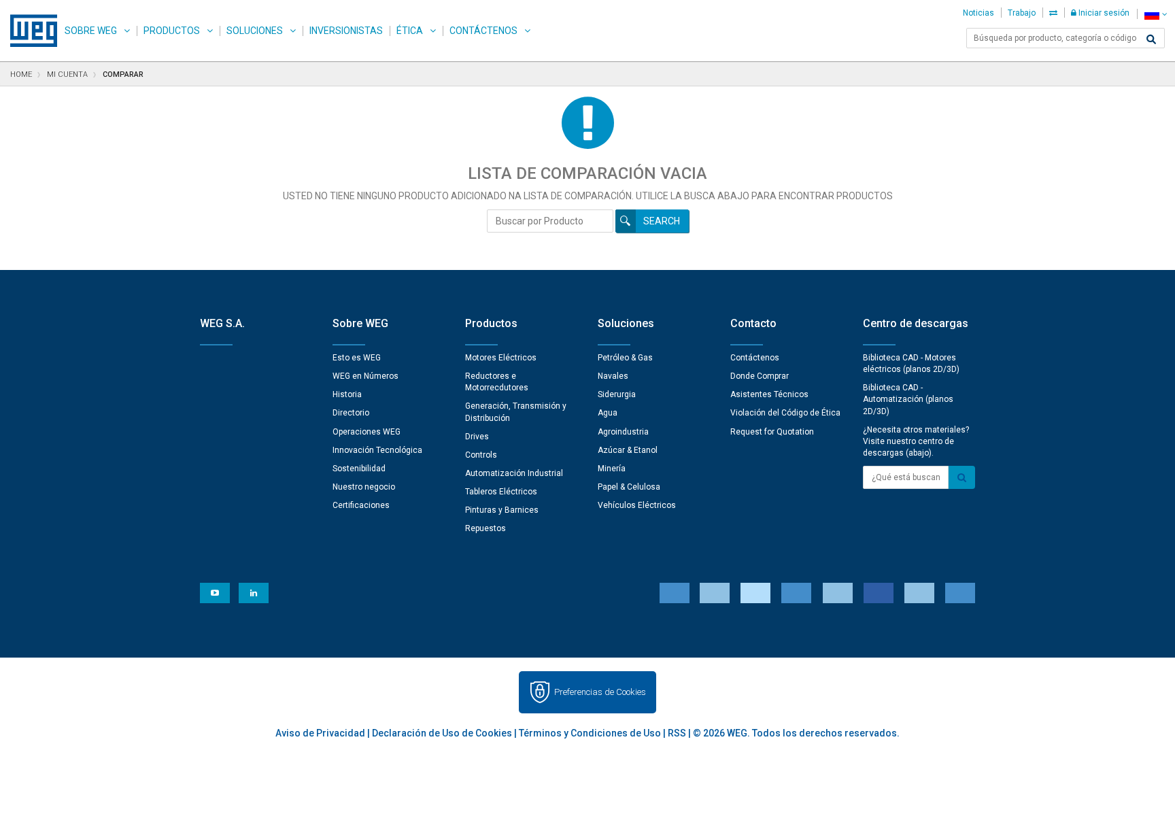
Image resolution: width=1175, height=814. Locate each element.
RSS (677, 733)
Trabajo (1022, 13)
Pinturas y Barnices (502, 510)
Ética (409, 30)
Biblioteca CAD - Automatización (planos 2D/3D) (908, 399)
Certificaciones (361, 505)
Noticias (978, 13)
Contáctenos (483, 30)
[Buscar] (1151, 39)
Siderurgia (617, 394)
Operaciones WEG (367, 432)
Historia (347, 394)
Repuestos (485, 528)
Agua (607, 413)
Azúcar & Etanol (628, 450)
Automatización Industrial (514, 473)
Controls (481, 455)
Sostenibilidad (359, 468)
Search (661, 221)
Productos (171, 30)
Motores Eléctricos (501, 357)
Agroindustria (623, 432)
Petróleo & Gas (625, 357)
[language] (1155, 14)
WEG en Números (365, 376)
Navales (613, 376)
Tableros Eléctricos (501, 491)
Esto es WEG (357, 357)
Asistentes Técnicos (769, 394)
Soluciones (254, 30)
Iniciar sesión (1102, 13)
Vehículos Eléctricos (637, 505)
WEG (29, 30)
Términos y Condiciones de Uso (590, 733)
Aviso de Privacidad (320, 733)
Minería (612, 468)
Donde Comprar (759, 376)
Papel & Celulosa (629, 487)
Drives (477, 436)
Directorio (351, 413)
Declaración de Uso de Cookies (442, 733)
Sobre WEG (91, 30)
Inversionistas (346, 30)
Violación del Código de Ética (785, 413)
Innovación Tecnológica (377, 450)
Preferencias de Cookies (600, 692)
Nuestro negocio (364, 487)
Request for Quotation (772, 432)
